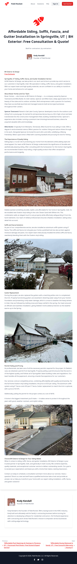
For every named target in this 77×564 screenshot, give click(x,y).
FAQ (47, 4)
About (33, 4)
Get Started (67, 4)
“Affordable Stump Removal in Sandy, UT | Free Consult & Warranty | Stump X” (59, 545)
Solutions (40, 4)
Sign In (55, 4)
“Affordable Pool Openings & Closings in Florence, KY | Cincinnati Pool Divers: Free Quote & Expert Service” (22, 545)
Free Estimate (10, 74)
